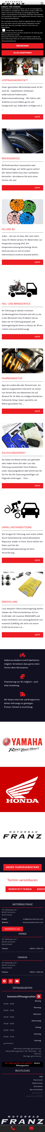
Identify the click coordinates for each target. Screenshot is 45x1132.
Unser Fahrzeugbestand (22, 867)
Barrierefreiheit (36, 1090)
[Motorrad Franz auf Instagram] (11, 981)
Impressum (38, 1080)
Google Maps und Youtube (14, 30)
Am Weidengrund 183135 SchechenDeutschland (9, 912)
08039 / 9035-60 (36, 972)
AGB (41, 1077)
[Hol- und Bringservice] (22, 694)
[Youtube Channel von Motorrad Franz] (17, 981)
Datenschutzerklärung (12, 18)
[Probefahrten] (22, 654)
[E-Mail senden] (31, 1128)
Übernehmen (22, 46)
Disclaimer (38, 1086)
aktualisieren (37, 1093)
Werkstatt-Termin (20, 889)
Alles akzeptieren (23, 53)
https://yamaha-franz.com (33, 922)
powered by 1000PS (34, 1096)
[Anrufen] (13, 1128)
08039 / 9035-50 (36, 949)
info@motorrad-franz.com (33, 919)
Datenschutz (37, 1083)
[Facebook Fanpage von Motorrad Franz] (5, 981)
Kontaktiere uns (12, 929)
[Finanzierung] (22, 676)
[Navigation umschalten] (42, 3)
